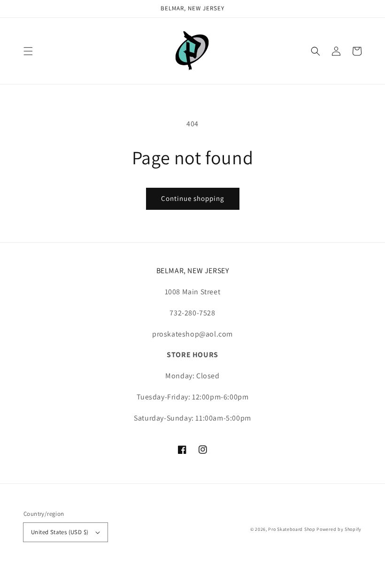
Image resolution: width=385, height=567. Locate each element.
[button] (28, 51)
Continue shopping (192, 198)
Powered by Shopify (339, 529)
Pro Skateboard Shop (291, 529)
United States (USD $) (59, 532)
